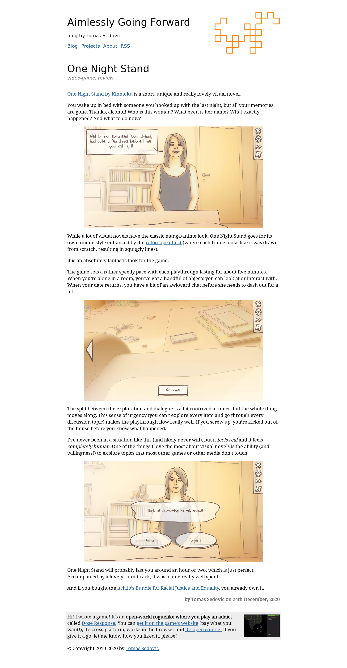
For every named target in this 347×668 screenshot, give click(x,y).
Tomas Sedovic (142, 648)
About (110, 46)
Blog (72, 46)
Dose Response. (99, 623)
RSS (125, 46)
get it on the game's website (167, 623)
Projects (90, 46)
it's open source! (203, 629)
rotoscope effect (164, 242)
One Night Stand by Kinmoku (100, 94)
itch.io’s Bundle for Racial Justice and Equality (168, 588)
